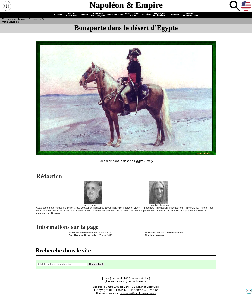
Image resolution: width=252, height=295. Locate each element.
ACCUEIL (58, 14)
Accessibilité (120, 278)
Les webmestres (115, 281)
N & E (28, 19)
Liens (106, 278)
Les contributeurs (136, 281)
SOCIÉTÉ (146, 14)
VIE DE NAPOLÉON (71, 14)
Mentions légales (139, 278)
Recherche (234, 6)
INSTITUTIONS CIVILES (132, 14)
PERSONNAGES (115, 14)
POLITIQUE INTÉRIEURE (159, 14)
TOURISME (173, 14)
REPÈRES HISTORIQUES (98, 14)
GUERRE (84, 14)
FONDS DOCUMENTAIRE (189, 14)
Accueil (6, 6)
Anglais (246, 6)
